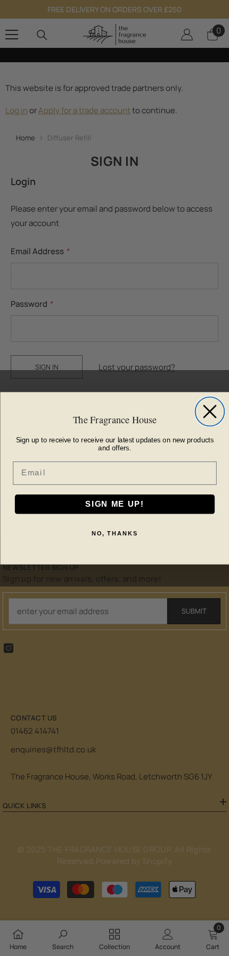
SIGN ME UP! (114, 503)
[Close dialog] (209, 411)
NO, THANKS (115, 533)
